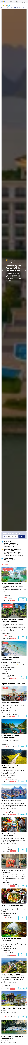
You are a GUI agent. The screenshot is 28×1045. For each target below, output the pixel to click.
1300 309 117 (23, 2)
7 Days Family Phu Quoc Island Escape (10, 658)
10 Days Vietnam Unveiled (11, 583)
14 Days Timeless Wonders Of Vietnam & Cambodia (12, 620)
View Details (22, 599)
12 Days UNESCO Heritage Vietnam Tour (11, 939)
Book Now (9, 276)
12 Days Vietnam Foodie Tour (12, 905)
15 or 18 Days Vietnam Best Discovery (9, 835)
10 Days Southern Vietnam (11, 801)
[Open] (25, 5)
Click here (5, 7)
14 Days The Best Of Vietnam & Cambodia (12, 871)
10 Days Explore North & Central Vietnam (10, 767)
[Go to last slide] (3, 270)
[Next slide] (25, 270)
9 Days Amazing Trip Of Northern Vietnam (10, 736)
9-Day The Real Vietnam (10, 702)
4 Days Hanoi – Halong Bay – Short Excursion (12, 1037)
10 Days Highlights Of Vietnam (12, 975)
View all (23, 683)
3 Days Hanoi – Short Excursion (13, 1008)
